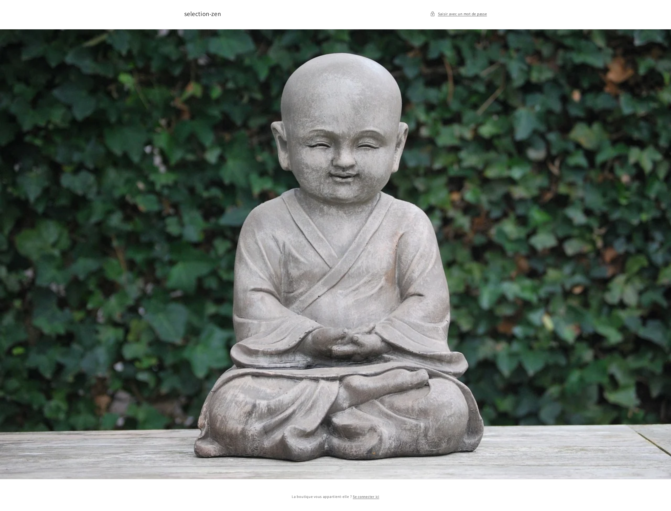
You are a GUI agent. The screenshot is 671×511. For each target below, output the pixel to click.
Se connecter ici (366, 496)
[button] (458, 13)
